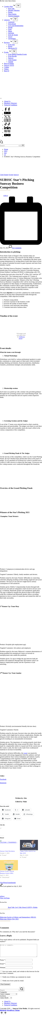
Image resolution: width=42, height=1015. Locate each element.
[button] (20, 146)
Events (11, 175)
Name (2, 960)
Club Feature (4, 175)
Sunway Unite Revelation (7, 851)
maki (14, 882)
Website (2, 967)
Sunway (16, 175)
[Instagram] (7, 121)
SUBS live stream (22, 337)
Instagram (3, 783)
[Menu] (1, 98)
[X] (7, 118)
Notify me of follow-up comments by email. (16, 977)
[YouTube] (7, 114)
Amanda (10, 882)
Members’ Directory (10, 1003)
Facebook (3, 779)
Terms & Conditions (10, 1005)
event (25, 753)
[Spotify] (7, 132)
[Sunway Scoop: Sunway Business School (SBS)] (9, 865)
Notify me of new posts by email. (13, 981)
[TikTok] (7, 125)
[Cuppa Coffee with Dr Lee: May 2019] (29, 845)
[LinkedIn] (7, 129)
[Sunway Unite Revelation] (9, 845)
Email (2, 964)
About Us (7, 1001)
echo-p (2, 896)
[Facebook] (7, 110)
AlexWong (3, 882)
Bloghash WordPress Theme (10, 1010)
